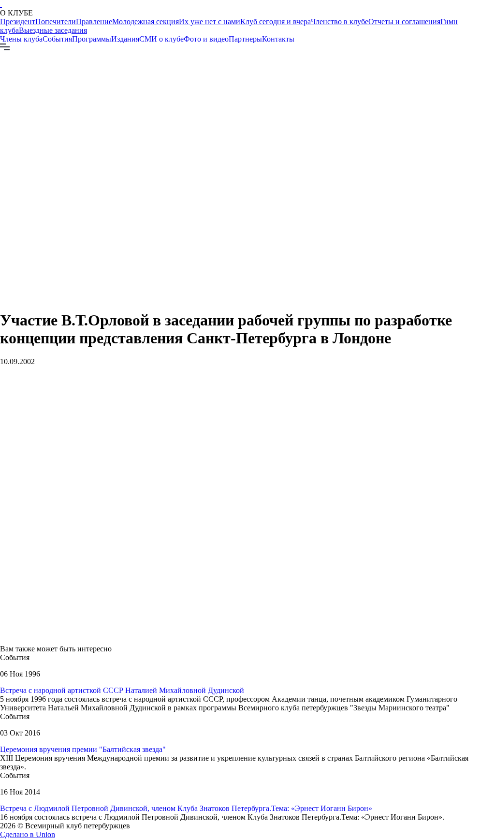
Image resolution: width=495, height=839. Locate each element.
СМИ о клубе (161, 39)
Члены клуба (21, 39)
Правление (94, 21)
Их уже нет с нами (209, 21)
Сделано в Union (27, 834)
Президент (17, 21)
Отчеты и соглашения (404, 21)
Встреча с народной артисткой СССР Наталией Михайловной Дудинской (122, 690)
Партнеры (245, 39)
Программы (91, 39)
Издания (125, 39)
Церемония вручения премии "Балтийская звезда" (83, 749)
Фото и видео (206, 39)
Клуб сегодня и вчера (275, 21)
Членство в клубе (339, 21)
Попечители (55, 21)
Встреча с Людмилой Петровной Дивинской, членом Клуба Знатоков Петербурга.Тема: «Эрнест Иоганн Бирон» (186, 808)
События (57, 39)
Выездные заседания (53, 30)
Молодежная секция (145, 21)
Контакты (278, 39)
